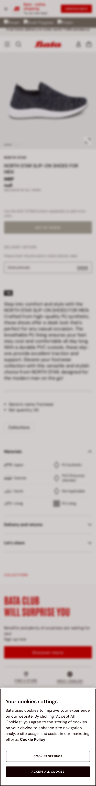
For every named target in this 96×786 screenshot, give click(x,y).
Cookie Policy (32, 739)
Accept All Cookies (47, 772)
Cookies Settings (48, 756)
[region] (48, 737)
